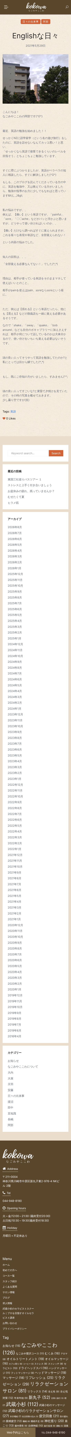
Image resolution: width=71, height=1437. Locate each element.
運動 (59, 1426)
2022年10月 (15, 796)
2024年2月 (15, 702)
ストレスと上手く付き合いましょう (30, 485)
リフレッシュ (39, 1378)
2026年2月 (15, 562)
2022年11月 (15, 790)
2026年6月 (15, 539)
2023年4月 (15, 761)
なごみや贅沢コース (30, 1353)
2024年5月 (15, 685)
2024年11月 (15, 650)
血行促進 (49, 1426)
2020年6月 (15, 960)
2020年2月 (15, 983)
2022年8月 (15, 808)
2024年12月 (15, 644)
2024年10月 (15, 656)
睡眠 (26, 1421)
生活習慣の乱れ (30, 1416)
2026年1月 (14, 568)
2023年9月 (15, 732)
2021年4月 (14, 901)
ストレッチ (55, 1363)
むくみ (52, 1353)
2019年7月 (14, 1024)
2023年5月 (15, 755)
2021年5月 (14, 896)
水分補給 (15, 1416)
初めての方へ (10, 1270)
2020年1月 (14, 989)
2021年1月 (14, 919)
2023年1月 (14, 779)
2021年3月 (14, 907)
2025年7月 (15, 603)
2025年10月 (15, 585)
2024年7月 (15, 673)
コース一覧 (9, 1275)
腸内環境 (21, 1425)
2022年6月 (15, 819)
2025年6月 (15, 609)
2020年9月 (15, 942)
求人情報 (7, 1303)
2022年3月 (15, 837)
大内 (10, 1072)
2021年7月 (14, 884)
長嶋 (10, 1119)
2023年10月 (15, 726)
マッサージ (13, 1378)
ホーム (6, 1264)
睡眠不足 (37, 1421)
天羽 (10, 1084)
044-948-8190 (53, 1432)
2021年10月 (15, 866)
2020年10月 (15, 936)
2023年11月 (15, 720)
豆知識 (12, 1113)
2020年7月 (15, 954)
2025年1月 (14, 638)
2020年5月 (15, 966)
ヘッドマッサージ (50, 1372)
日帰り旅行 (57, 1398)
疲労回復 (49, 1416)
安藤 (10, 1090)
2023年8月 (15, 738)
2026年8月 (15, 527)
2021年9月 (14, 872)
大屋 (10, 1078)
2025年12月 (15, 574)
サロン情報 (9, 1292)
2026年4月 (15, 550)
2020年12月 (15, 925)
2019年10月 (15, 1007)
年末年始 (21, 1398)
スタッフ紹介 (10, 1281)
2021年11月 (15, 860)
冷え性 (53, 1391)
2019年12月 (15, 995)
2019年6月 (14, 1030)
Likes (11, 418)
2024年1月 (14, 708)
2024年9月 (15, 661)
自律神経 (35, 1425)
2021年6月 (14, 890)
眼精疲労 (14, 1421)
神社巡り (54, 1421)
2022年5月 (15, 825)
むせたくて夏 (16, 497)
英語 (13, 411)
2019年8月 (14, 1018)
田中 (10, 1107)
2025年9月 (15, 591)
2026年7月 (15, 533)
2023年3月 (15, 767)
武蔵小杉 (22, 1404)
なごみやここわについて (23, 1066)
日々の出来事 (31, 21)
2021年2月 (14, 913)
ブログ (6, 1297)
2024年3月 (15, 697)
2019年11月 (15, 1001)
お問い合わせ (10, 1323)
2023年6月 (15, 749)
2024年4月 (15, 691)
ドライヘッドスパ (33, 1368)
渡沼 (10, 1101)
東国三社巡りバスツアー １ (25, 479)
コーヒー (28, 1364)
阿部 (45, 21)
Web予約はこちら (18, 1432)
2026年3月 (15, 556)
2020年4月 (15, 972)
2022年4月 (15, 831)
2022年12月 (15, 784)
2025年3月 (15, 626)
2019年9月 (14, 1013)
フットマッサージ (22, 1373)
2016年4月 (14, 1036)
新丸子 (39, 1397)
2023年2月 (15, 773)
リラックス (37, 1391)
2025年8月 (15, 597)
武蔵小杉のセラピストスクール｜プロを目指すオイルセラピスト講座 (18, 1313)
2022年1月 (14, 849)
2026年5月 (15, 544)
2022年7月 (15, 814)
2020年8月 (15, 948)
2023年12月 (15, 714)
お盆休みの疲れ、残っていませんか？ (31, 491)
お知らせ (13, 1061)
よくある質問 (10, 1286)
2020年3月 (15, 977)
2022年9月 (15, 802)
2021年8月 (14, 878)
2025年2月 (15, 632)
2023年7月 (15, 743)
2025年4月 (15, 621)
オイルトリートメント (25, 1359)
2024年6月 (15, 679)
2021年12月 (15, 855)
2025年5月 (15, 615)
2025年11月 (15, 580)
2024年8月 (15, 667)
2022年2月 (15, 843)
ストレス (40, 1363)
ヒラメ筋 (13, 502)
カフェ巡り (15, 1364)
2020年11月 (15, 931)
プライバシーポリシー (15, 1328)
